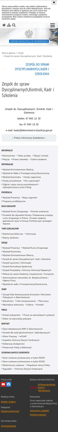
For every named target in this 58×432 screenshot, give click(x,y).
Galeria (30, 304)
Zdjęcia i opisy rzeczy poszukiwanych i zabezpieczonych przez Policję (21, 185)
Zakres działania (39, 159)
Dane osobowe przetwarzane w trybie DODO (24, 361)
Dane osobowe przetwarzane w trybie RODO (24, 358)
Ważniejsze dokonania (13, 304)
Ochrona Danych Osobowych (15, 352)
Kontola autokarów (40, 211)
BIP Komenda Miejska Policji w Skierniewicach (46, 387)
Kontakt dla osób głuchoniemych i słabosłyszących (26, 332)
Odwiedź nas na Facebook (8, 384)
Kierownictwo (9, 155)
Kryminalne (7, 164)
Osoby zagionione (32, 177)
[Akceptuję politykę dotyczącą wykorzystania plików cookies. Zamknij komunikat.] (54, 2)
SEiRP (4, 289)
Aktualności (8, 301)
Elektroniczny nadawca (13, 365)
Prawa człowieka (20, 159)
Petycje (6, 159)
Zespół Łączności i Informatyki (17, 263)
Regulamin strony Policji (38, 365)
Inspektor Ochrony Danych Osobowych (21, 340)
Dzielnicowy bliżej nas (13, 234)
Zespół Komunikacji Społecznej (17, 266)
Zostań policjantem (12, 315)
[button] (52, 25)
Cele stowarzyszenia (26, 301)
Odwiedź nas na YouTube (3, 384)
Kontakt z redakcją (8, 401)
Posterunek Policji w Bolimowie (17, 347)
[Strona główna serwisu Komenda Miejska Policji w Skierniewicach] (4, 25)
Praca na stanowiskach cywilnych (39, 315)
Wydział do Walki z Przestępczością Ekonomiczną (26, 173)
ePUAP (23, 336)
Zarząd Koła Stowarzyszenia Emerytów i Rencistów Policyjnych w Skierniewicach (27, 295)
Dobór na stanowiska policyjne (17, 319)
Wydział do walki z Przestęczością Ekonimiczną (25, 284)
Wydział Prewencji (11, 197)
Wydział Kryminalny (12, 177)
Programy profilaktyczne (14, 201)
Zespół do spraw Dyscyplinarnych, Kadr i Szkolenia (28, 56)
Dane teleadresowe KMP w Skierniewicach (23, 329)
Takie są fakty (24, 155)
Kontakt (40, 304)
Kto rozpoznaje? (32, 181)
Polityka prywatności (38, 414)
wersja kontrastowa (8, 425)
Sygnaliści (7, 369)
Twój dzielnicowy (10, 228)
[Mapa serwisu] (9, 25)
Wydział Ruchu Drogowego (15, 211)
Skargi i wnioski (41, 155)
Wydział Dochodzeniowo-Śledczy (18, 169)
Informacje (7, 150)
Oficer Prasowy (10, 336)
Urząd (20, 53)
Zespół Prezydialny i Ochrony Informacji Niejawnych (27, 270)
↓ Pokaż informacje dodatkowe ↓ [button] (29, 138)
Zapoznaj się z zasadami (39, 410)
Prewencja (6, 192)
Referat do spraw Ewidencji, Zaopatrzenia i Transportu (28, 274)
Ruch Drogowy (8, 206)
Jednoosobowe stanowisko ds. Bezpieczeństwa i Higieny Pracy (25, 279)
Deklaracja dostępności (14, 344)
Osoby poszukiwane (12, 181)
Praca (4, 309)
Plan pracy (44, 301)
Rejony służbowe (11, 238)
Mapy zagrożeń (30, 197)
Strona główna (8, 53)
